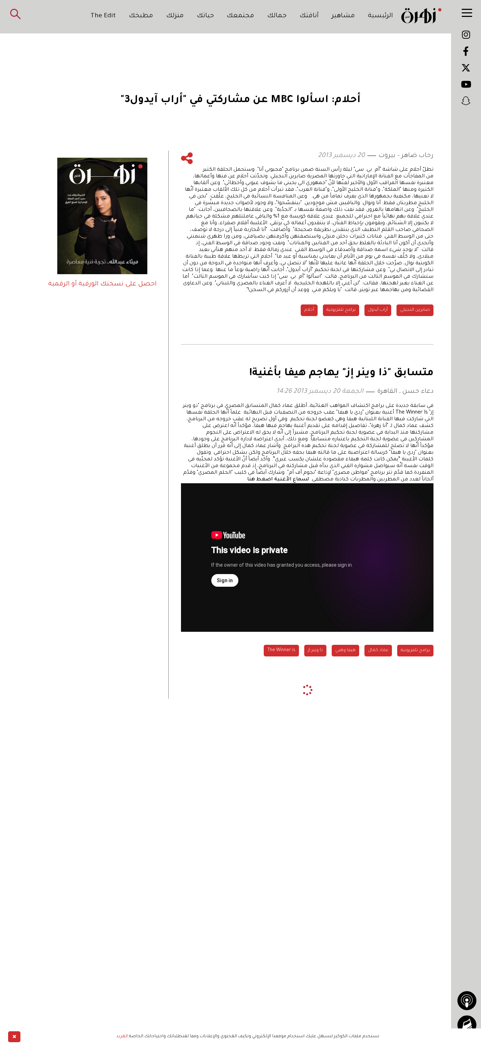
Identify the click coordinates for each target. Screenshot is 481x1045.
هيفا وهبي (345, 650)
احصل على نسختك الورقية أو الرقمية (102, 284)
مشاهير (343, 16)
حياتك (205, 16)
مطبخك (141, 16)
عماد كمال (378, 650)
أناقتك (309, 16)
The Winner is (281, 650)
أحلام (309, 310)
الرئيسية (380, 16)
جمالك (277, 16)
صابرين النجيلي (415, 310)
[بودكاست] (466, 1000)
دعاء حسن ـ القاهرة (405, 391)
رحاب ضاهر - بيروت (406, 155)
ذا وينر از (315, 650)
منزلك (175, 16)
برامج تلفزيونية (341, 310)
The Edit (103, 16)
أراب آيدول (378, 310)
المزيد (122, 1036)
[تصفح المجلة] (466, 1024)
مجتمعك (240, 16)
